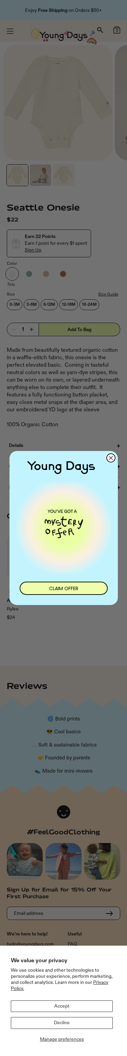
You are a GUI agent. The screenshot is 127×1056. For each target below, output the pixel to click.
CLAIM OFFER (63, 588)
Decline (62, 1023)
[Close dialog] (111, 458)
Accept (61, 1006)
